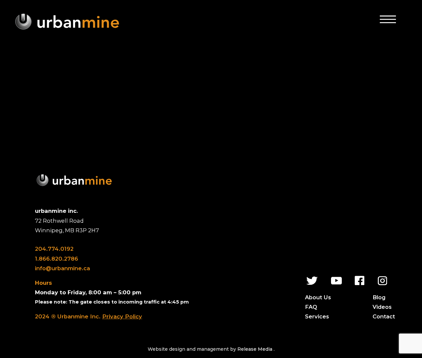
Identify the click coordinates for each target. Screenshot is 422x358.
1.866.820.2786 (56, 258)
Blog (379, 297)
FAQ (311, 307)
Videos (382, 307)
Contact (384, 316)
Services (317, 316)
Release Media (255, 349)
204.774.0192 (54, 248)
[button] (388, 19)
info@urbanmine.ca (62, 268)
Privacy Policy (122, 316)
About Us (318, 297)
